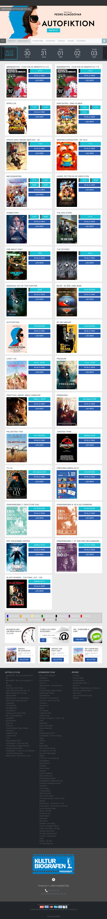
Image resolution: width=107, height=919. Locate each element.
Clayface (42, 771)
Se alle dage (39, 76)
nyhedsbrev (41, 904)
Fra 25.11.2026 (89, 545)
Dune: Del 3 (43, 821)
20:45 (35, 290)
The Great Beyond (46, 844)
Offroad (42, 741)
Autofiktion (10, 718)
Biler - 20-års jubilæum (14, 716)
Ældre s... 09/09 (39, 399)
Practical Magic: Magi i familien (17, 728)
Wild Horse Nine (45, 793)
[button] (5, 33)
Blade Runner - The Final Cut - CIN (18, 756)
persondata (59, 904)
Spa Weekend (44, 696)
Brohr (41, 721)
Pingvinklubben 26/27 (14, 741)
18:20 (35, 253)
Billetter (24, 660)
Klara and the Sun (45, 776)
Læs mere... (80, 639)
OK (43, 640)
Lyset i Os (9, 723)
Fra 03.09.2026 (39, 326)
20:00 (94, 180)
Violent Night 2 (44, 816)
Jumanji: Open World (46, 831)
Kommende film (79, 681)
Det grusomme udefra (14, 748)
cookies (67, 904)
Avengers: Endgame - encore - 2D (51, 718)
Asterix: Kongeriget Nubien (49, 826)
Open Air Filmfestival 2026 (82, 696)
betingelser (50, 904)
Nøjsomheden (11, 696)
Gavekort (61, 41)
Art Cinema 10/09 (89, 399)
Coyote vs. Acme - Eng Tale (49, 701)
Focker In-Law (44, 813)
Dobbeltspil (10, 703)
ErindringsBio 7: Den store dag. (17, 743)
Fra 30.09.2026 (39, 508)
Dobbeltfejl (43, 723)
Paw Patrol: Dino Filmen (14, 688)
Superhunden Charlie (46, 693)
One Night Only (11, 708)
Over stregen (44, 788)
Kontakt (71, 41)
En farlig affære (44, 791)
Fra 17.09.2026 (39, 436)
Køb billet (53, 30)
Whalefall (42, 766)
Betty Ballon (43, 746)
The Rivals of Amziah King (48, 698)
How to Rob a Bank (46, 796)
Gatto (41, 838)
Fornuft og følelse (45, 773)
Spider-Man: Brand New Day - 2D (18, 691)
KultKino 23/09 (89, 436)
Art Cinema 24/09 (39, 472)
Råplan (41, 756)
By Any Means (11, 721)
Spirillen (8, 686)
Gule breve (43, 818)
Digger (41, 738)
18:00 (32, 185)
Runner (41, 708)
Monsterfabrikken (45, 728)
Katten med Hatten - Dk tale (49, 828)
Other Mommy (44, 763)
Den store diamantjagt (47, 753)
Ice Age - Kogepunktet (47, 836)
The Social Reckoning (47, 748)
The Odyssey (10, 711)
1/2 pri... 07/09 (89, 363)
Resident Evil (44, 706)
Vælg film (11, 41)
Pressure (9, 726)
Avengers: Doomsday (47, 823)
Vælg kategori (23, 41)
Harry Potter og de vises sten (16, 701)
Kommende (50, 41)
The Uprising (43, 711)
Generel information (80, 683)
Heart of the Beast (46, 726)
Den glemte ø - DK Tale (47, 751)
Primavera (9, 731)
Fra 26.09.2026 (89, 472)
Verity (41, 743)
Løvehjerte (43, 786)
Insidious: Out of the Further (16, 713)
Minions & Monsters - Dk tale (16, 693)
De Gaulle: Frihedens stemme (50, 783)
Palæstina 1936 (11, 733)
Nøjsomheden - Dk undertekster (17, 698)
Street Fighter (44, 768)
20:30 (44, 185)
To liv (8, 738)
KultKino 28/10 (39, 545)
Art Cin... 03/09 (39, 363)
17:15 (85, 216)
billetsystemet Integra (57, 909)
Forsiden (76, 676)
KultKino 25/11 (39, 581)
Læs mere (39, 80)
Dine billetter (81, 41)
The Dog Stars (11, 706)
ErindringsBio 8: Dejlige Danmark (17, 746)
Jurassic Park (11, 736)
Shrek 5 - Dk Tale (45, 841)
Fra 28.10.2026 (89, 508)
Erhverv (76, 686)
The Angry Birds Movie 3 (48, 833)
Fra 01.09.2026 (89, 290)
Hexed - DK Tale (45, 811)
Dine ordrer (77, 693)
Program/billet (38, 41)
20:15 (85, 253)
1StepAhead (72, 909)
